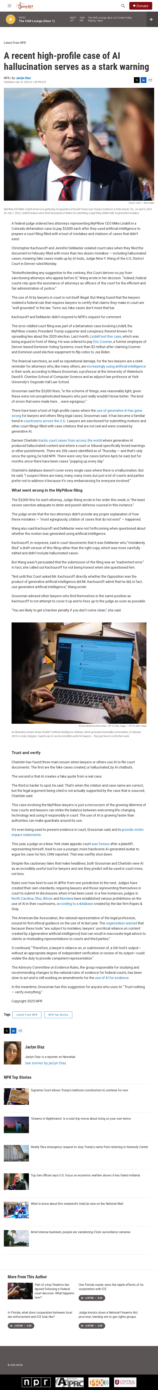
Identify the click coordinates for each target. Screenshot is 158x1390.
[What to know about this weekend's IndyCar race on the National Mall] (16, 1210)
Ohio (38, 898)
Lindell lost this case (105, 336)
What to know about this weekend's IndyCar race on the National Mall (77, 1204)
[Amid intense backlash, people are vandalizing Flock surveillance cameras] (16, 1238)
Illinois (48, 898)
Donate (142, 6)
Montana (66, 898)
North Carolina (22, 898)
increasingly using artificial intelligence (116, 366)
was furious (101, 844)
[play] (11, 19)
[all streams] (152, 19)
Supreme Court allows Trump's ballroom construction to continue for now (79, 1090)
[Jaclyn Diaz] (12, 1052)
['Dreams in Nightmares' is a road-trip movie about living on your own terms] (16, 1125)
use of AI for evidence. (112, 978)
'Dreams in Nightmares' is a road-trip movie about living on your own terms (81, 1118)
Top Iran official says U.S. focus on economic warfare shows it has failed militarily (85, 1175)
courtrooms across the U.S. (45, 421)
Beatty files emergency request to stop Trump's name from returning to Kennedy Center (89, 1147)
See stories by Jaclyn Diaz (45, 1063)
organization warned (121, 923)
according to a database (75, 904)
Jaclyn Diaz (23, 78)
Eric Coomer (102, 342)
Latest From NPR (15, 43)
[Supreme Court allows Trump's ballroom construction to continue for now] (16, 1096)
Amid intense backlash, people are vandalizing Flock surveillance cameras (80, 1232)
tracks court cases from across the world (70, 440)
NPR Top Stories (58, 1014)
